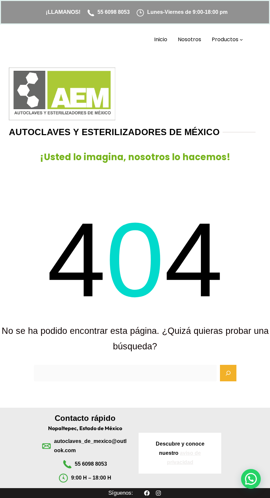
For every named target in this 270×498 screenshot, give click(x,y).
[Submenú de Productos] (241, 39)
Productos (225, 39)
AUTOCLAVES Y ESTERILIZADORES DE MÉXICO (114, 132)
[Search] (228, 373)
